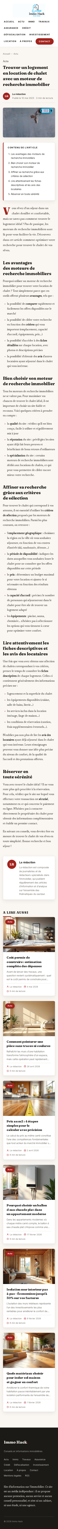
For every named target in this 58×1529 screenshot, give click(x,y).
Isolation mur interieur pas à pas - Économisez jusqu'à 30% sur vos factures (27, 1293)
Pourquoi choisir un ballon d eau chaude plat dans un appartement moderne (27, 1209)
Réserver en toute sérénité (25, 194)
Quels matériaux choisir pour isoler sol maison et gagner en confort (25, 1377)
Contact (44, 41)
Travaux (44, 21)
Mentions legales (12, 1475)
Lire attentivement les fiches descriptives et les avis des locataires (26, 185)
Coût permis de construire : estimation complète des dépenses (24, 961)
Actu (21, 21)
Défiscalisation (15, 34)
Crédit (26, 28)
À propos (26, 41)
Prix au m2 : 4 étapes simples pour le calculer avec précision (24, 1125)
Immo (31, 21)
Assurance (11, 28)
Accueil (9, 21)
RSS (27, 1475)
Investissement (39, 34)
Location (10, 41)
